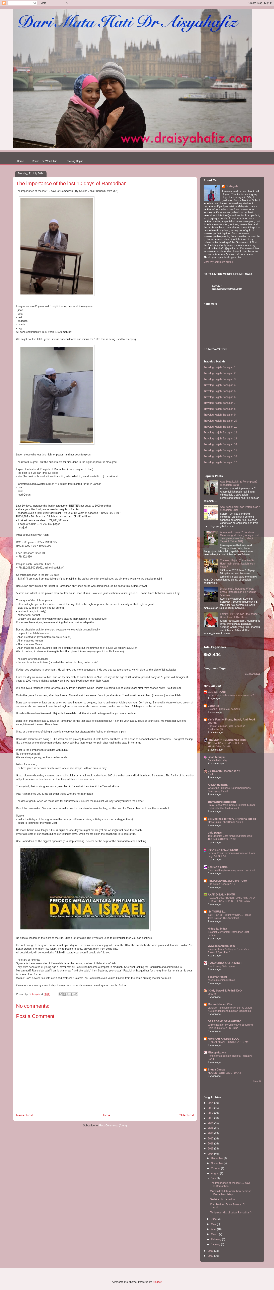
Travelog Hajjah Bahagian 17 (220, 462)
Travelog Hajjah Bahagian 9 (219, 414)
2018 (211, 1133)
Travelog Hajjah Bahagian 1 (219, 367)
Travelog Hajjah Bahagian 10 (220, 420)
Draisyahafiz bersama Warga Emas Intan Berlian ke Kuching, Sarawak (238, 591)
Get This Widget (252, 674)
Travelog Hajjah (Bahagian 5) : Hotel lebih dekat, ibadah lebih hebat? (237, 563)
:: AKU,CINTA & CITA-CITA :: (225, 962)
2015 (211, 1148)
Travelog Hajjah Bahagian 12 (220, 432)
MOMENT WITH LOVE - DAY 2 (224, 1072)
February (216, 1239)
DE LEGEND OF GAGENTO (224, 1021)
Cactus (211, 774)
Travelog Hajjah (74, 161)
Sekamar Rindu (217, 976)
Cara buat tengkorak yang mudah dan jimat (231, 870)
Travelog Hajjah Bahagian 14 (220, 444)
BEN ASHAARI (217, 691)
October (216, 1168)
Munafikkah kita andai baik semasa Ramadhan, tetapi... (230, 1193)
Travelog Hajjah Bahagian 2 (219, 373)
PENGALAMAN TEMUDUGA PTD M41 (229, 1042)
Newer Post (24, 1115)
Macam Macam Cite (220, 1004)
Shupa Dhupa (216, 1069)
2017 (211, 1138)
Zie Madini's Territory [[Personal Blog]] (232, 818)
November (217, 1163)
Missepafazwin (217, 1052)
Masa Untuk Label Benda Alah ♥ (225, 822)
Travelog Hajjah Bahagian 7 (219, 402)
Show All (257, 1081)
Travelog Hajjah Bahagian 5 (219, 391)
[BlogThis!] (64, 994)
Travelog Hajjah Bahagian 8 (219, 408)
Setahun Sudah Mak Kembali (224, 709)
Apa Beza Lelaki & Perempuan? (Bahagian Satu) (238, 483)
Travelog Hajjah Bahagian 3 (219, 379)
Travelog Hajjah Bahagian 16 (220, 456)
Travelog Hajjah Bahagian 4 (219, 384)
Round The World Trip (44, 161)
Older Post (186, 1115)
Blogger (157, 1281)
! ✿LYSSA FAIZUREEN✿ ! (223, 849)
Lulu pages (215, 832)
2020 (211, 1123)
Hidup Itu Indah (217, 928)
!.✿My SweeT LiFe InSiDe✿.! (225, 990)
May (214, 1224)
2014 (211, 1153)
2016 (211, 1143)
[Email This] (61, 994)
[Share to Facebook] (72, 994)
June (214, 1218)
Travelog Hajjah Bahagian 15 (220, 450)
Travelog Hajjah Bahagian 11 (220, 426)
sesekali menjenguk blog (221, 980)
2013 (211, 1250)
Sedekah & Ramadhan (223, 1199)
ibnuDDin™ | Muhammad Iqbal (227, 739)
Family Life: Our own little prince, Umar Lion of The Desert (239, 615)
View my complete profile (218, 261)
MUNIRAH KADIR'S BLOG (223, 1038)
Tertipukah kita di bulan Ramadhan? (231, 1212)
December (217, 1158)
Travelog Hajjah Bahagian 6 (219, 397)
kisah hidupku (216, 757)
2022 (211, 1113)
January (216, 1244)
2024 (211, 1102)
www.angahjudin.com (221, 945)
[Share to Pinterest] (76, 994)
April (214, 1229)
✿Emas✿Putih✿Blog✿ (222, 801)
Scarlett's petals (217, 866)
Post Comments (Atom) (113, 1125)
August (215, 1173)
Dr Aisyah (232, 186)
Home (20, 161)
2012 (211, 1255)
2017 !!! (212, 994)
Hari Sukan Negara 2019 (221, 884)
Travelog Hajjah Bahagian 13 (220, 438)
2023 (211, 1108)
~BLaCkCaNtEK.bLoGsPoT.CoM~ (228, 880)
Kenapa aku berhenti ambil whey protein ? (231, 695)
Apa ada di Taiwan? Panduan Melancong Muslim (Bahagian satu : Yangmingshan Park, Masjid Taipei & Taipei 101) (240, 537)
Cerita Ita (213, 705)
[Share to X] (68, 994)
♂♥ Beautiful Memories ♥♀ (224, 770)
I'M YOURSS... (217, 911)
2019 (211, 1128)
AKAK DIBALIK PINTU (221, 894)
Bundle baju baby (217, 760)
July (214, 1178)
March (215, 1234)
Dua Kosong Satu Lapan (221, 966)
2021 (211, 1118)
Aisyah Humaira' (218, 784)
